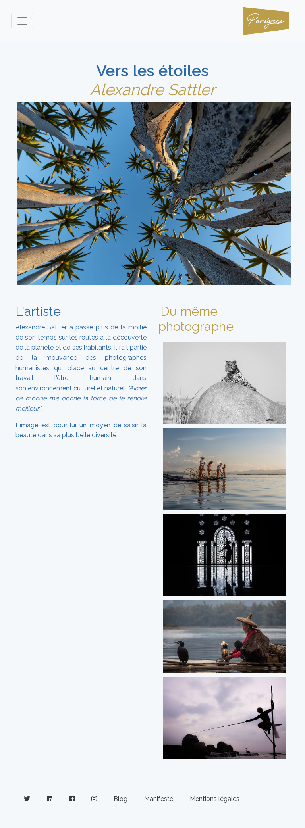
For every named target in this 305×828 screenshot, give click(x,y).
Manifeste (158, 799)
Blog (120, 799)
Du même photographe (196, 319)
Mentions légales (214, 799)
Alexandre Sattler (152, 89)
